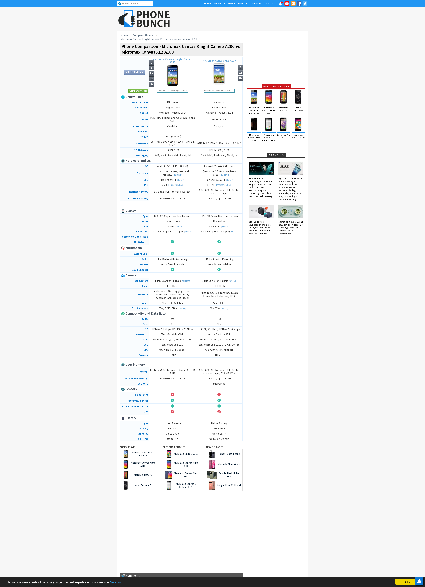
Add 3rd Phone (134, 72)
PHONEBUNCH (153, 19)
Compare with (128, 447)
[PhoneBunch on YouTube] (287, 4)
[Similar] (178, 175)
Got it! (408, 582)
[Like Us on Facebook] (299, 4)
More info (116, 582)
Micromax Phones (174, 447)
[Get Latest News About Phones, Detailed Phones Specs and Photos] (126, 19)
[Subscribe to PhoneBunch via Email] (293, 4)
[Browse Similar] (175, 185)
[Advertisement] (247, 19)
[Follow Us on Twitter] (305, 4)
